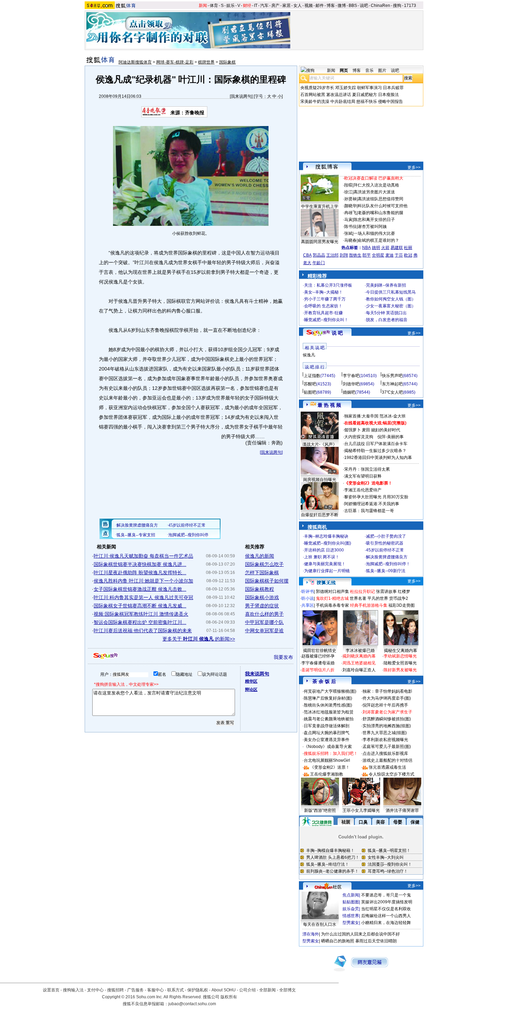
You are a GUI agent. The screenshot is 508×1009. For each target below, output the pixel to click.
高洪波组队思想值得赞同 (380, 198)
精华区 (251, 681)
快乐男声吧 (392, 375)
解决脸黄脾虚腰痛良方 (386, 557)
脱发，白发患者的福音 (386, 319)
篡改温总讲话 (338, 94)
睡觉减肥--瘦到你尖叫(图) (327, 543)
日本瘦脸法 (388, 94)
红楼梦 (404, 591)
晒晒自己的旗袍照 (337, 941)
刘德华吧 (351, 384)
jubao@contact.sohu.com (192, 1003)
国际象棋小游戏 (262, 597)
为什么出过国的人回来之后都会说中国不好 (360, 934)
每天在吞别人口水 (319, 924)
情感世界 (350, 915)
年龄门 (318, 262)
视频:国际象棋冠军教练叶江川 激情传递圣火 (141, 614)
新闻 (203, 5)
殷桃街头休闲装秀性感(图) (328, 705)
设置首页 (51, 990)
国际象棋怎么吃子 (264, 564)
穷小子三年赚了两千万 (325, 299)
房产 (275, 5)
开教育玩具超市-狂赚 (323, 312)
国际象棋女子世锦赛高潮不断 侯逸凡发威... (140, 605)
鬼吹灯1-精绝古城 (332, 598)
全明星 (378, 255)
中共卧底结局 (342, 101)
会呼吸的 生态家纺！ (323, 306)
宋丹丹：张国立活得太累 (367, 469)
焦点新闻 (350, 895)
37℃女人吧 (392, 392)
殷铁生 (355, 255)
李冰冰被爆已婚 (360, 650)
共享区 (307, 605)
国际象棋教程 (259, 589)
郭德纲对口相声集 (332, 591)
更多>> (414, 167)
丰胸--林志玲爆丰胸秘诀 (326, 536)
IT (255, 5)
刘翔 (344, 255)
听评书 (307, 591)
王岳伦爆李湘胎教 (326, 774)
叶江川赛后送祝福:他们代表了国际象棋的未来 (143, 630)
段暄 (348, 185)
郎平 (367, 255)
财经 (247, 5)
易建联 (397, 247)
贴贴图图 (350, 902)
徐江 (348, 192)
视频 (308, 5)
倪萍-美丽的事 (390, 436)
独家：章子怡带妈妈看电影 (387, 691)
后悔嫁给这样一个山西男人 (386, 915)
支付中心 (95, 990)
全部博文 (287, 990)
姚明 (376, 247)
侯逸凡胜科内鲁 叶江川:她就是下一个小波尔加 (143, 581)
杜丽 (408, 247)
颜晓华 (350, 205)
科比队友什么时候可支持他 (382, 205)
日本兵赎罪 (393, 87)
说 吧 (337, 333)
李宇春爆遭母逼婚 (318, 663)
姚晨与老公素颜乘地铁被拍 (329, 719)
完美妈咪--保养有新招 (386, 285)
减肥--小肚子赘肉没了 (386, 536)
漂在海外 (310, 934)
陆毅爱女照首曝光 (400, 663)
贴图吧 (310, 392)
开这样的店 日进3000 (324, 550)
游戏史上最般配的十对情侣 (387, 760)
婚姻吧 (349, 392)
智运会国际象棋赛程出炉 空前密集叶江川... (140, 622)
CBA (307, 255)
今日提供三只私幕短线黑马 (391, 292)
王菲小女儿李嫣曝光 (361, 810)
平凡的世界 (377, 598)
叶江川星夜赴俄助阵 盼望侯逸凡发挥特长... (140, 572)
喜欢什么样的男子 (264, 614)
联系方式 (175, 990)
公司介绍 (247, 990)
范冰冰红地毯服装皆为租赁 (329, 712)
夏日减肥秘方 (364, 94)
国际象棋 (227, 62)
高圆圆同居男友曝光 (319, 241)
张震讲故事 (386, 591)
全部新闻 (267, 990)
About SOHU (223, 990)
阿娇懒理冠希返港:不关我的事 (371, 503)
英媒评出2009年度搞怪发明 (386, 902)
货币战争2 (398, 598)
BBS (353, 5)
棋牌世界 (206, 62)
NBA (366, 247)
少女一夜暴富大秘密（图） (391, 306)
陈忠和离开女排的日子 (374, 219)
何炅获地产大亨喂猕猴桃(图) (330, 691)
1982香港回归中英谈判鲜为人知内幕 (378, 457)
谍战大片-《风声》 (319, 444)
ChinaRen (380, 5)
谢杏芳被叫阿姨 (372, 226)
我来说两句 (241, 96)
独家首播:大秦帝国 (361, 416)
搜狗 (397, 5)
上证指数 (312, 375)
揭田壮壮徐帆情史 (319, 650)
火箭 (385, 247)
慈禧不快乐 (366, 101)
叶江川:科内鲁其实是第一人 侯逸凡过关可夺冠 (143, 597)
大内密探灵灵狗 (358, 436)
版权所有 (228, 996)
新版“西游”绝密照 (320, 810)
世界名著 (358, 598)
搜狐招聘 (115, 990)
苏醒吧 (310, 384)
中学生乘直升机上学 (319, 206)
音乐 (369, 70)
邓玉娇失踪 (345, 87)
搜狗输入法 (73, 990)
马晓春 (350, 240)
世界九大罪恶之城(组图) (385, 732)
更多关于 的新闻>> (198, 639)
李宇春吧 (351, 375)
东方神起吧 (392, 384)
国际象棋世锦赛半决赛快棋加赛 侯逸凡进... (140, 564)
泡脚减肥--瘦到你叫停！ (388, 563)
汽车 (264, 5)
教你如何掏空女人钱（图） (391, 299)
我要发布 (283, 657)
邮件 (320, 5)
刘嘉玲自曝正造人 (359, 669)
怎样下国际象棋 (262, 572)
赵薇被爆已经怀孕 (318, 656)
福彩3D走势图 (401, 605)
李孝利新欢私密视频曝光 (385, 739)
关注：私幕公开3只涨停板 (328, 285)
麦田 (366, 429)
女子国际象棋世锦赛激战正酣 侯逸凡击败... (140, 589)
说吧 (364, 5)
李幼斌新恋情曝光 (400, 656)
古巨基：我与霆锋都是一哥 (369, 510)
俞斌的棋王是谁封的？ (378, 240)
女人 (297, 5)
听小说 (307, 598)
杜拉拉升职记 (362, 591)
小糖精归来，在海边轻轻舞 (386, 922)
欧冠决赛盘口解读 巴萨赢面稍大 (373, 178)
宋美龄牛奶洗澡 (314, 101)
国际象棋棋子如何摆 (267, 581)
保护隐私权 (197, 990)
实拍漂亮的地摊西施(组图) (387, 725)
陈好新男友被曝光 (400, 669)
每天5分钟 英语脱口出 (386, 312)
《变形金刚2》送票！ (330, 767)
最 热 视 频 (329, 405)
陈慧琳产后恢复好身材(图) (328, 698)
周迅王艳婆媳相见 (359, 663)
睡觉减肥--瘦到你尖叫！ (326, 319)
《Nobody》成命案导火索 (328, 746)
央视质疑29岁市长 (317, 87)
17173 (410, 5)
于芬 (399, 255)
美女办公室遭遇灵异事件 (326, 739)
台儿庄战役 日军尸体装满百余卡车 (375, 443)
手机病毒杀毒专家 (332, 605)
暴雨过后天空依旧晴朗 (376, 941)
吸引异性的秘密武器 (384, 543)
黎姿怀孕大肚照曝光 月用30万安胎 (376, 496)
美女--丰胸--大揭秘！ (323, 292)
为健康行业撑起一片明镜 (327, 570)
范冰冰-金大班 (392, 416)
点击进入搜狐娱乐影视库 (385, 753)
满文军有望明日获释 (363, 476)
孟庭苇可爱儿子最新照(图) (387, 746)
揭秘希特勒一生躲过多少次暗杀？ (375, 450)
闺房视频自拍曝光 (319, 479)
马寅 (348, 219)
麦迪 (389, 255)
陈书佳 (350, 226)
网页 (344, 70)
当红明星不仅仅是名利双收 (386, 908)
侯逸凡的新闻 (259, 556)
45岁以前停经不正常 (385, 550)
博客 (331, 5)
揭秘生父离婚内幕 (400, 650)
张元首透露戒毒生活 (387, 767)
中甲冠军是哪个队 (264, 622)
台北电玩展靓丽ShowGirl (327, 760)
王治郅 (332, 255)
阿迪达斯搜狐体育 (135, 62)
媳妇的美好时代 (385, 429)
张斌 (348, 233)
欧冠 (408, 255)
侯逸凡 (309, 355)
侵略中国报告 (390, 101)
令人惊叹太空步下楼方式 (391, 774)
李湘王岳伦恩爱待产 (363, 490)
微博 (342, 5)
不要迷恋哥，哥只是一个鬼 (386, 895)
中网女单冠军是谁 (264, 630)
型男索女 (350, 922)
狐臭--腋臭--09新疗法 (385, 570)
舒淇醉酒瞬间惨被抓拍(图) (387, 719)
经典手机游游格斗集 (368, 605)
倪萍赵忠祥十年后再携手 (385, 705)
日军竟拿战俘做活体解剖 (326, 725)
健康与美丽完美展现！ (325, 563)
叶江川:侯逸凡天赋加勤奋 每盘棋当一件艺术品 (143, 556)
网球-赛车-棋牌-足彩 (175, 62)
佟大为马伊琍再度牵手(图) (387, 698)
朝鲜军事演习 (369, 87)
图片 (382, 70)
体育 (214, 5)
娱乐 (230, 5)
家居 (286, 5)
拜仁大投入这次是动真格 (376, 185)
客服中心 (155, 990)
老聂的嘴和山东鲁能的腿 (380, 212)
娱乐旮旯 (350, 908)
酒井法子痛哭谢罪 (402, 810)
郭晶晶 (319, 255)
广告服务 (135, 990)
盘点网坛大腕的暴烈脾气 (326, 732)
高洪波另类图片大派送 (374, 192)
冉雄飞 (350, 212)
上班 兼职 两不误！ (321, 557)
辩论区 (251, 689)
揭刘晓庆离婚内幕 (359, 656)
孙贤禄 (350, 198)
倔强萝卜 (352, 429)
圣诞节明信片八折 (318, 669)
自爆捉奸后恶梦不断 (319, 514)
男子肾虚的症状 (262, 605)
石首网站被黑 (312, 94)
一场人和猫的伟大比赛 (374, 233)
